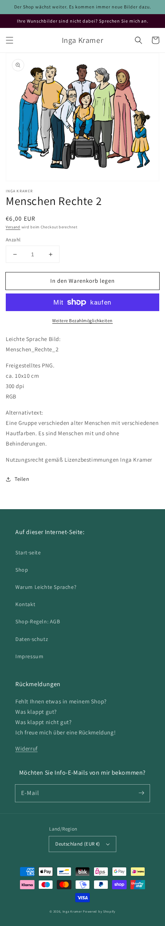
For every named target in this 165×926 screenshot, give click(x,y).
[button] (9, 40)
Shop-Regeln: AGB (37, 621)
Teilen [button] (22, 478)
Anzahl (13, 239)
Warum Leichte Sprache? (45, 586)
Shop (21, 569)
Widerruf (26, 748)
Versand (13, 227)
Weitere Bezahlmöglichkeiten (82, 320)
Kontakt (25, 604)
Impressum (29, 656)
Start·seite (28, 552)
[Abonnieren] (141, 793)
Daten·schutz (31, 639)
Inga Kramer (72, 911)
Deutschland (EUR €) (77, 844)
